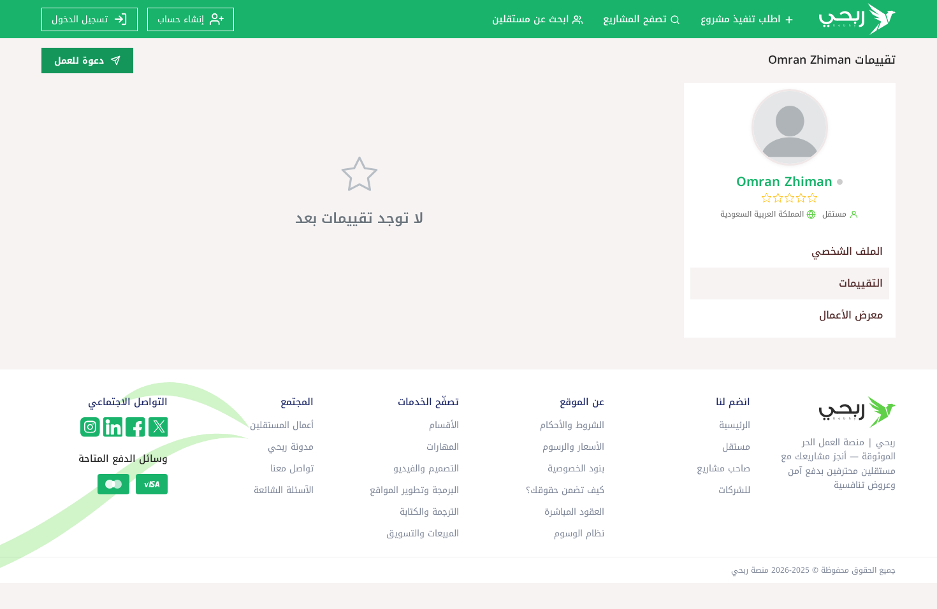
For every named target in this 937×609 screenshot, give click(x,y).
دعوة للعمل (79, 60)
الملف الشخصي (847, 251)
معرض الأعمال (851, 315)
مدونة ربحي (291, 447)
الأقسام (444, 425)
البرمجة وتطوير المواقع (414, 490)
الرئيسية (734, 425)
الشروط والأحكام (572, 425)
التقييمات (861, 283)
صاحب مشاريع (723, 468)
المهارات (442, 447)
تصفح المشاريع (636, 19)
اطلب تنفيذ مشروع (742, 19)
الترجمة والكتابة (429, 512)
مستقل (736, 447)
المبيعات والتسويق (422, 533)
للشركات (734, 490)
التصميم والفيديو (426, 468)
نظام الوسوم (579, 533)
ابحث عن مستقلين (532, 19)
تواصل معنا (292, 468)
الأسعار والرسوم (573, 447)
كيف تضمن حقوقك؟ (565, 490)
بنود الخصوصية (576, 468)
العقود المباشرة (574, 512)
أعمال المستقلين (282, 425)
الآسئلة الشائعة (284, 490)
